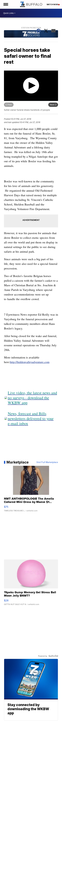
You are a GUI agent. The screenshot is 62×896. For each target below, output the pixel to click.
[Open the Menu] (5, 4)
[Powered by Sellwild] (53, 656)
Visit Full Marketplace (47, 462)
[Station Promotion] (31, 34)
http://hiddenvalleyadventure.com (29, 362)
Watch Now (52, 4)
